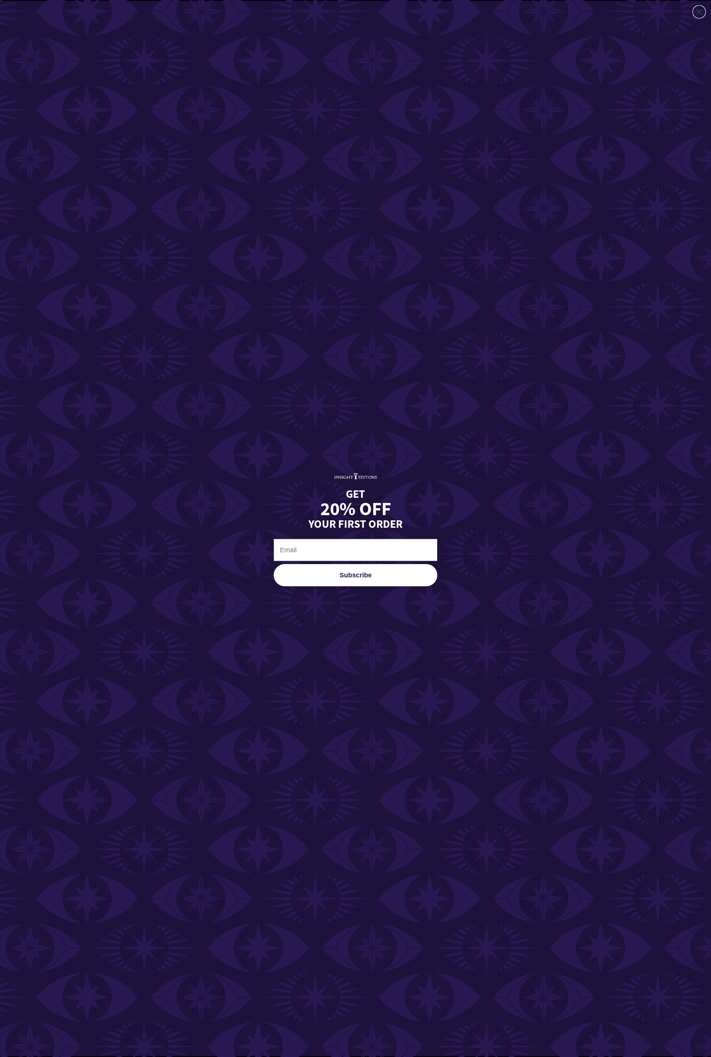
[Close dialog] (699, 12)
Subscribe (356, 575)
